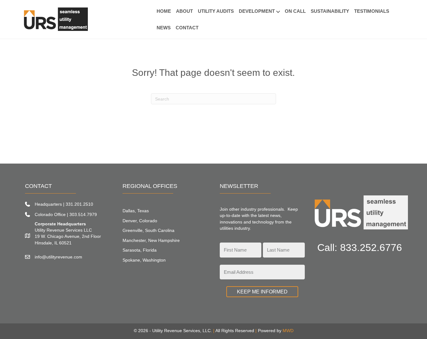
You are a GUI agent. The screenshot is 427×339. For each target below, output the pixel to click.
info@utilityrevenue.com (58, 256)
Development (257, 11)
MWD (288, 330)
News (164, 27)
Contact (187, 27)
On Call (295, 11)
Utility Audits (216, 11)
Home (164, 11)
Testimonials (371, 11)
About (184, 11)
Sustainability (330, 11)
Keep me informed (262, 291)
